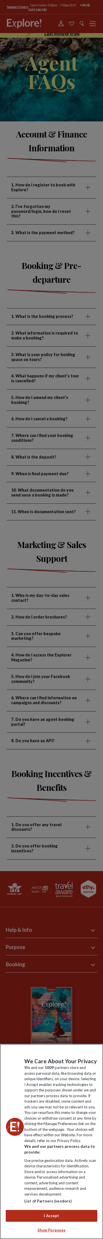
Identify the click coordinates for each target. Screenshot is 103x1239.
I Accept (51, 1215)
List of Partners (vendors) (48, 1201)
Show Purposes (51, 1230)
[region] (51, 1141)
